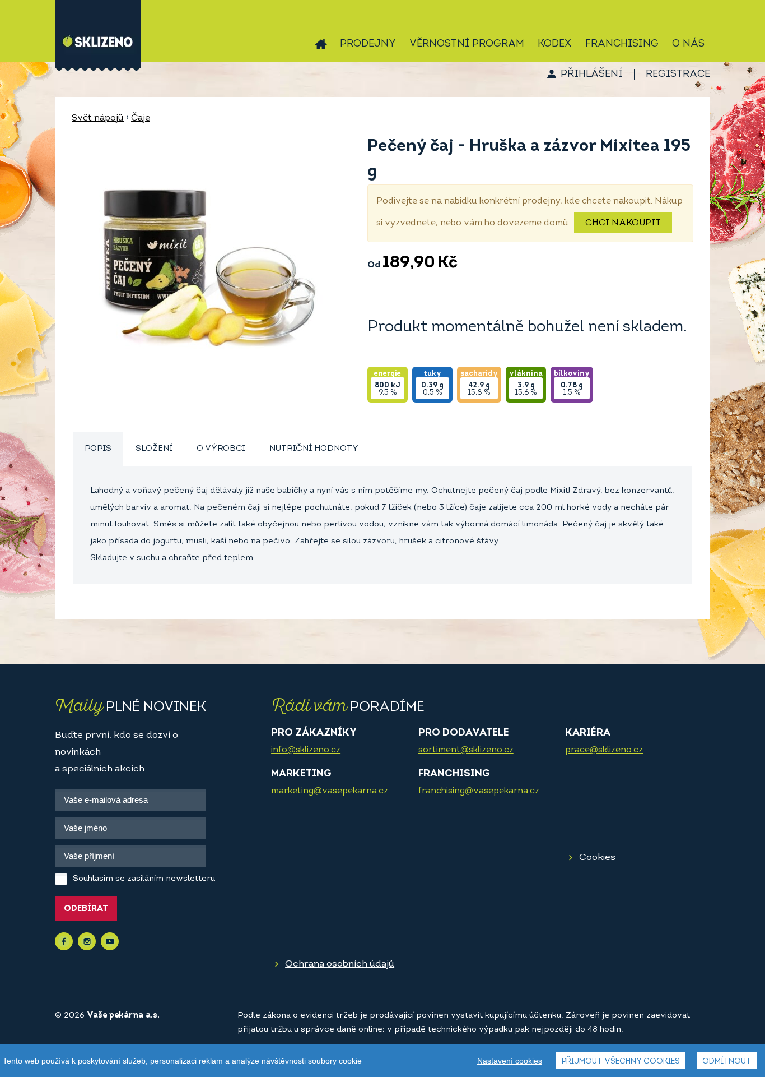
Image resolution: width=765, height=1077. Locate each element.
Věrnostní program (466, 44)
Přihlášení (592, 75)
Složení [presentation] (154, 449)
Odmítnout (726, 1061)
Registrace (678, 75)
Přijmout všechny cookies (621, 1061)
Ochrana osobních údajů (339, 964)
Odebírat (86, 909)
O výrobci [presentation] (221, 449)
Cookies (597, 857)
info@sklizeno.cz (305, 750)
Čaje (140, 118)
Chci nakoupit (623, 223)
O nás (688, 44)
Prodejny (368, 44)
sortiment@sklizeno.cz (466, 750)
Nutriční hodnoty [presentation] (313, 449)
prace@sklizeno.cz (604, 750)
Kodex (555, 44)
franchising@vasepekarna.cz (478, 791)
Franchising (622, 44)
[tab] (98, 449)
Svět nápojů (98, 118)
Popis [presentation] (98, 449)
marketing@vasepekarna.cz (329, 791)
